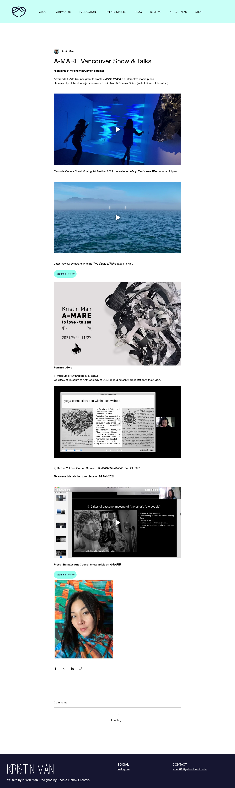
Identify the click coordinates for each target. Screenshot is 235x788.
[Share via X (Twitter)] (64, 668)
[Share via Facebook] (55, 668)
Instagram (124, 766)
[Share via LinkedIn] (72, 668)
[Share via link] (80, 668)
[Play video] (117, 129)
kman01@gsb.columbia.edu (190, 766)
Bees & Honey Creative (73, 777)
